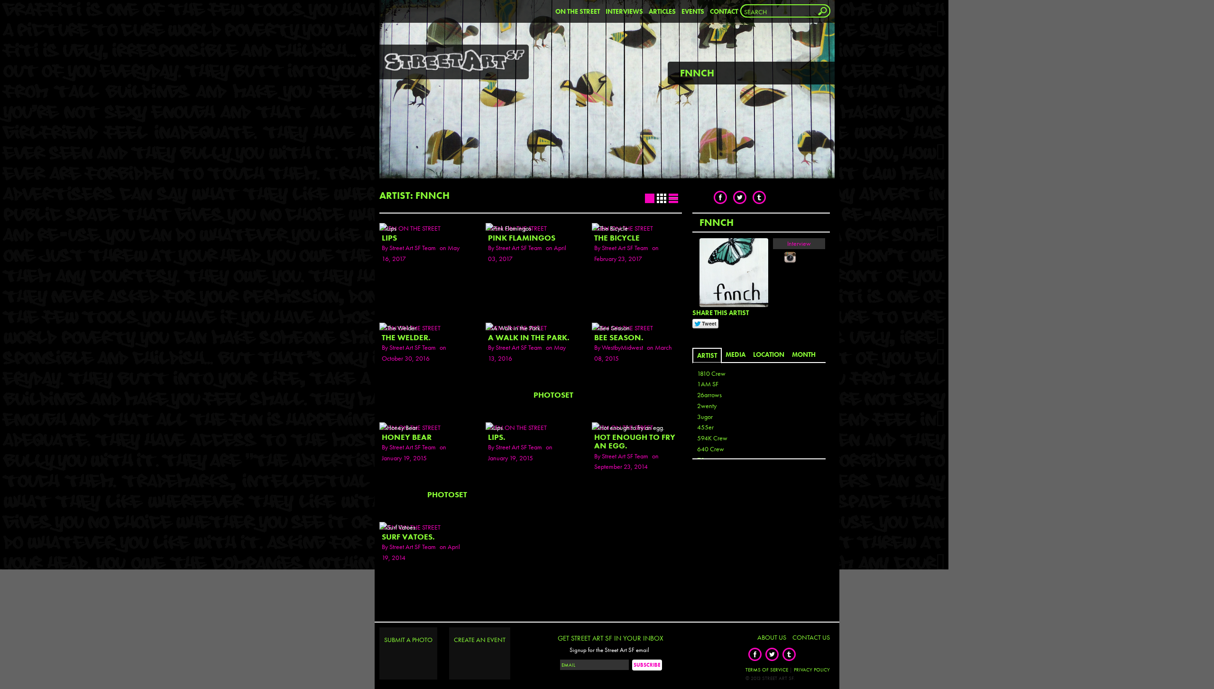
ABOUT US (771, 637)
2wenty (707, 405)
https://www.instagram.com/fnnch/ (790, 257)
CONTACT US (811, 637)
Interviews (624, 11)
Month (804, 354)
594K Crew (712, 438)
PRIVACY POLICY (812, 669)
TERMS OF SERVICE (766, 669)
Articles (662, 11)
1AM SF (707, 384)
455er (705, 427)
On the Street (577, 11)
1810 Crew (711, 373)
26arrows (709, 395)
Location (768, 354)
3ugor (705, 416)
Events (692, 11)
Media (735, 354)
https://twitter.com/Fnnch (778, 257)
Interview (799, 243)
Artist (707, 355)
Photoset (553, 395)
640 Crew (710, 449)
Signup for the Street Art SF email (609, 650)
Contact (724, 11)
